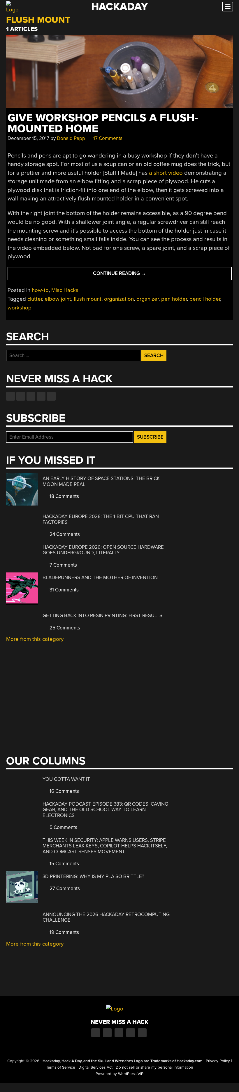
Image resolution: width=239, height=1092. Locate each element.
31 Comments (63, 590)
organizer (147, 299)
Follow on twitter (20, 396)
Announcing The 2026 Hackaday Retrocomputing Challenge (106, 917)
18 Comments (63, 496)
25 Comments (64, 628)
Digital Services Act (95, 1067)
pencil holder (204, 299)
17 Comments (107, 138)
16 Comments (63, 791)
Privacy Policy (218, 1061)
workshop (19, 307)
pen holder (174, 299)
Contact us (51, 396)
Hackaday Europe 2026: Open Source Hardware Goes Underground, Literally (103, 550)
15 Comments (63, 864)
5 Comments (62, 827)
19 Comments (63, 932)
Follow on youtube (31, 396)
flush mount (87, 299)
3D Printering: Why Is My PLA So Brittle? (93, 876)
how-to (40, 290)
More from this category (35, 639)
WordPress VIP (130, 1074)
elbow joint (58, 299)
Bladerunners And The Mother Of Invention (100, 577)
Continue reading (130, 275)
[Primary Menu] (227, 6)
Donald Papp (71, 138)
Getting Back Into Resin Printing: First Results (102, 615)
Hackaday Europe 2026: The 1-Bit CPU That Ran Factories (101, 519)
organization (119, 299)
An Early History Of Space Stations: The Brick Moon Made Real (101, 481)
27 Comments (64, 888)
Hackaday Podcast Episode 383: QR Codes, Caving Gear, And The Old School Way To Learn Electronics (105, 809)
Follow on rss (41, 396)
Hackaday (119, 6)
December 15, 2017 (28, 138)
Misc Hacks (64, 290)
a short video (166, 172)
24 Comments (64, 534)
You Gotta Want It (66, 779)
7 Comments (62, 565)
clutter (34, 299)
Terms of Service (60, 1067)
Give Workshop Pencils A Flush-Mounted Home (103, 123)
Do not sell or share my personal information (154, 1067)
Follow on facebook (10, 396)
